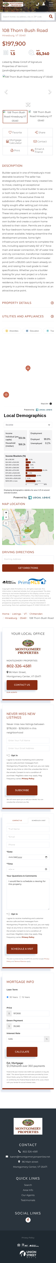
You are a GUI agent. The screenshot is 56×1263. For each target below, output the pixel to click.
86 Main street (30, 1164)
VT (25, 614)
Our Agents (12, 692)
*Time (10, 864)
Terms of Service (20, 961)
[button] (51, 17)
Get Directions (28, 568)
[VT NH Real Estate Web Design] (28, 1254)
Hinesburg (11, 618)
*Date (9, 851)
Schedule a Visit (38, 820)
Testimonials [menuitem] (28, 1200)
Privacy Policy (28, 779)
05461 (23, 618)
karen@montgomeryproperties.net (30, 1156)
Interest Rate (13, 1033)
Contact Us (22, 685)
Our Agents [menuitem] (28, 1195)
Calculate (22, 1051)
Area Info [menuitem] (28, 1190)
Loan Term (12, 989)
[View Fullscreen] (6, 523)
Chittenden (36, 614)
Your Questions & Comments (22, 876)
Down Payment (15, 1020)
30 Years (13, 997)
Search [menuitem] (28, 1185)
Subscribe (22, 790)
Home (5, 614)
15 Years (26, 997)
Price (9, 1007)
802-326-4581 (37, 4)
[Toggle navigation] (51, 4)
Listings (16, 614)
